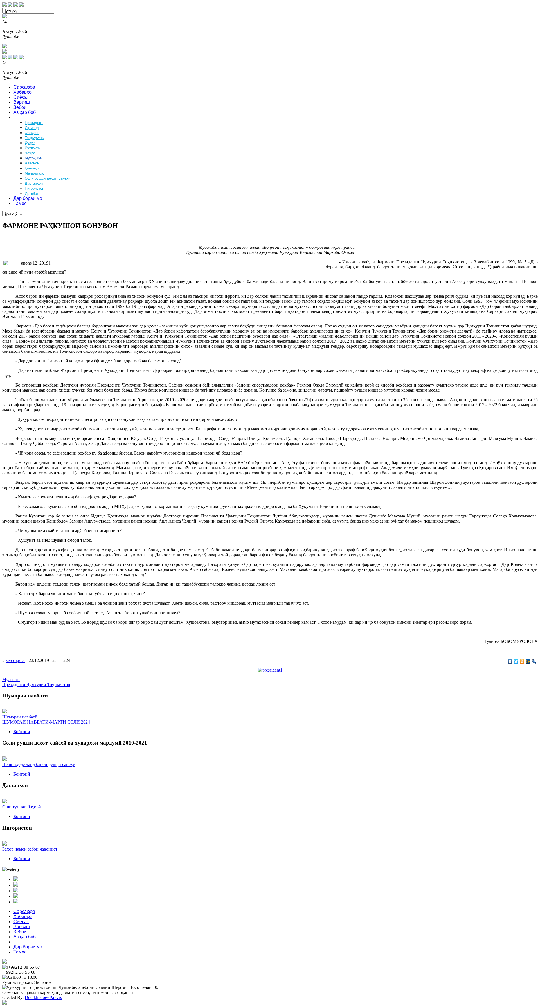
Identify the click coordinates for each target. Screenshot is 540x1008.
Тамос (20, 203)
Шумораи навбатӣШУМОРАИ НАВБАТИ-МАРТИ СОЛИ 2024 (46, 719)
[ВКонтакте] (510, 661)
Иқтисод (32, 128)
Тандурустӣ (34, 138)
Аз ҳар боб (25, 112)
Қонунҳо (32, 168)
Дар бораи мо (28, 198)
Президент (34, 123)
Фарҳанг (32, 133)
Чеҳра (30, 153)
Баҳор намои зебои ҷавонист (29, 849)
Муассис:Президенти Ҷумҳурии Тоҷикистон (36, 682)
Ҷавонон (32, 163)
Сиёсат (21, 97)
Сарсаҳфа (24, 87)
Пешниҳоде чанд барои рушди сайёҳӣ (38, 764)
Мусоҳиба (33, 158)
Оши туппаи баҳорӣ (21, 806)
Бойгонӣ (22, 731)
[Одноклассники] (522, 661)
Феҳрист (22, 117)
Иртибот (32, 193)
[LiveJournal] (534, 661)
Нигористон (34, 188)
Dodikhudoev (43, 997)
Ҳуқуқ (30, 143)
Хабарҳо (23, 92)
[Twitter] (516, 661)
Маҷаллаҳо (34, 173)
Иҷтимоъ (32, 148)
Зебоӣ (20, 107)
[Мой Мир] (528, 661)
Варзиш (22, 102)
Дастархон (34, 183)
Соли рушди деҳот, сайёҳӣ (47, 178)
